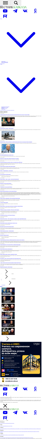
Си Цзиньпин (9, 431)
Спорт (7, 110)
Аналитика (1, 63)
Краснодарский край (2, 437)
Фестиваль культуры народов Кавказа (5, 183)
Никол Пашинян (22, 431)
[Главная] (9, 409)
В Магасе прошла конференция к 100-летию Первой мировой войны (10, 198)
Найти (7, 420)
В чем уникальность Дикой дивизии (5, 174)
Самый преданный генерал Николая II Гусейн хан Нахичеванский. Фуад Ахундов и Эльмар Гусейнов (14, 114)
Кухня (13, 110)
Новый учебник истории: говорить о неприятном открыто (8, 254)
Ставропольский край (7, 437)
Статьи (3, 63)
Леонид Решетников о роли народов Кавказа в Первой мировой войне (10, 244)
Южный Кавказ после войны (5, 107)
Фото (8, 110)
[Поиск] (16, 2)
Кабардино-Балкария (22, 437)
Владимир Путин (2, 431)
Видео (9, 110)
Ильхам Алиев (18, 431)
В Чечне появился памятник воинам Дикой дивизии (7, 166)
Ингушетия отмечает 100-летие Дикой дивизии (7, 226)
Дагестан (11, 437)
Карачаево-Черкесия (27, 437)
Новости (1, 423)
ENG (2, 5)
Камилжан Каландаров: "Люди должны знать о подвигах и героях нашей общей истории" (13, 218)
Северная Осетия (18, 437)
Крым (32, 437)
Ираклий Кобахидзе (26, 431)
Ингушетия (15, 437)
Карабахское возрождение (3, 110)
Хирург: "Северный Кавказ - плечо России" (6, 170)
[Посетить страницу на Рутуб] (5, 18)
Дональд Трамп (6, 431)
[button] (21, 405)
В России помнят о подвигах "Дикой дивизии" (7, 128)
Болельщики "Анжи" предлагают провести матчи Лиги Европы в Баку (10, 258)
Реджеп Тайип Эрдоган (14, 431)
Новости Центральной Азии (5, 62)
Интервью (8, 423)
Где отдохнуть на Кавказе (4, 108)
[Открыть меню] (5, 2)
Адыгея (31, 437)
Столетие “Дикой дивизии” (4, 202)
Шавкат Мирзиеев (30, 431)
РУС (0, 5)
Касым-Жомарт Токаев (35, 431)
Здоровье (12, 110)
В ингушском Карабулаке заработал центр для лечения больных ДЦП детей (11, 162)
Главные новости (3, 61)
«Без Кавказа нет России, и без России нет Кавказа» (7, 215)
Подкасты (13, 423)
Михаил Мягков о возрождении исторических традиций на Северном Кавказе (11, 206)
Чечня (13, 437)
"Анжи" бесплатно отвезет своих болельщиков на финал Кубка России (10, 262)
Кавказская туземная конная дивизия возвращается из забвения (9, 158)
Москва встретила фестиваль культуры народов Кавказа (8, 191)
